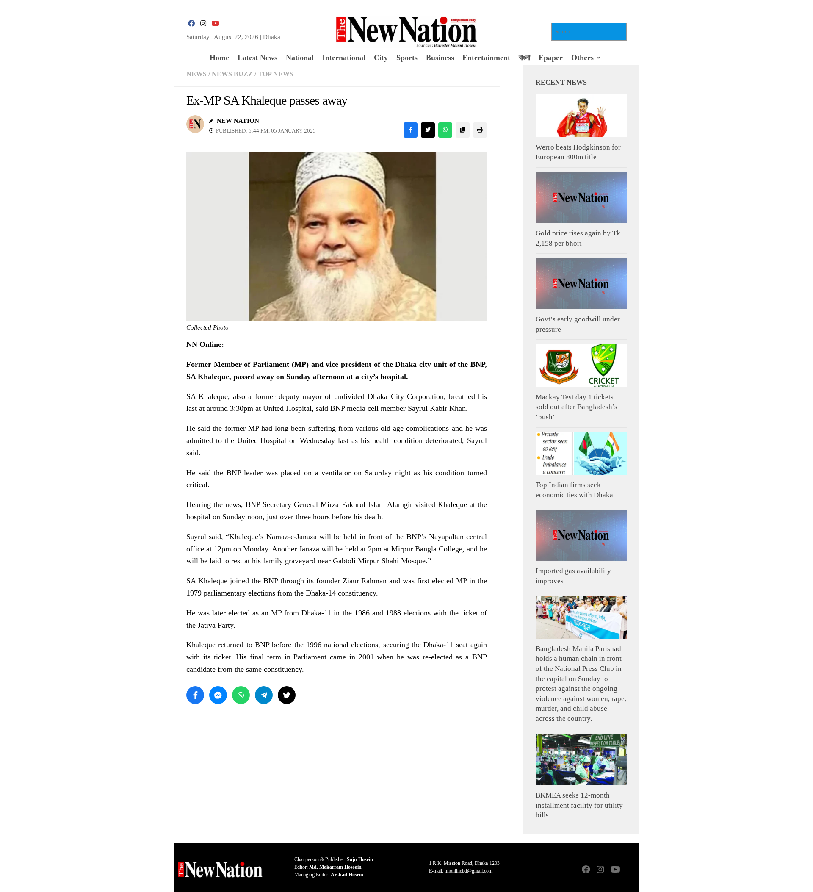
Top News (275, 74)
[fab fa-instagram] (203, 23)
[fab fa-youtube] (215, 23)
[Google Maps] (629, 870)
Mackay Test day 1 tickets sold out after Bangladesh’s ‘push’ (576, 407)
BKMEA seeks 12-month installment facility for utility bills (579, 805)
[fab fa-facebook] (191, 23)
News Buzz (232, 74)
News (196, 74)
